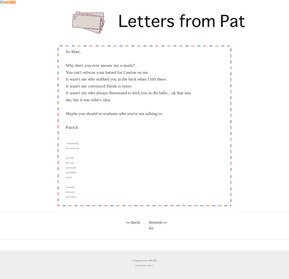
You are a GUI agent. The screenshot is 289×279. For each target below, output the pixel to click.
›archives (70, 187)
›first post (70, 192)
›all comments (72, 148)
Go (151, 228)
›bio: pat (70, 163)
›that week (71, 197)
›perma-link (71, 168)
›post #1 (70, 158)
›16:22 (69, 177)
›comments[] (72, 143)
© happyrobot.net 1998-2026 (144, 261)
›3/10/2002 (71, 172)
